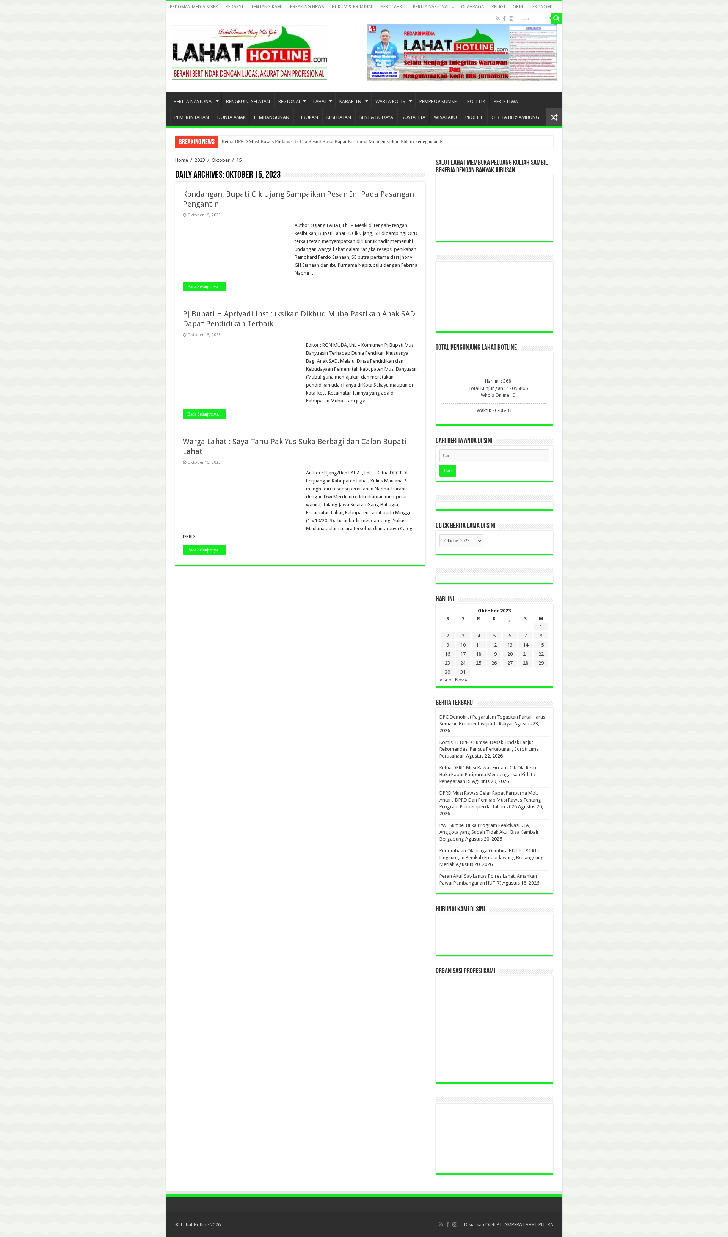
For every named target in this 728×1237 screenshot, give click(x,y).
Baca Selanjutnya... (204, 286)
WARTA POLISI (391, 101)
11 (478, 645)
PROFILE (474, 117)
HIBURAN (308, 117)
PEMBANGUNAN (271, 117)
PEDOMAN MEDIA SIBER (194, 6)
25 (478, 663)
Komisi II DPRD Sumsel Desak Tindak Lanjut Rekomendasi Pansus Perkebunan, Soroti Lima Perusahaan (489, 749)
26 (494, 663)
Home (181, 160)
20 (510, 654)
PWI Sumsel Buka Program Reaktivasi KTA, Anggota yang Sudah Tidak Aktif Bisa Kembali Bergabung (488, 832)
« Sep (445, 680)
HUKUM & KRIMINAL (352, 6)
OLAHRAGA (472, 6)
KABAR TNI (351, 101)
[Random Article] (554, 117)
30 (447, 672)
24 (463, 663)
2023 (200, 160)
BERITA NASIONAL (431, 6)
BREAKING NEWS (307, 6)
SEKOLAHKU (393, 6)
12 (494, 645)
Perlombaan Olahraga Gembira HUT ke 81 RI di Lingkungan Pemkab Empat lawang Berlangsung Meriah (491, 857)
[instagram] (511, 18)
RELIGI (498, 6)
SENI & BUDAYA (376, 117)
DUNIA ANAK (231, 117)
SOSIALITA (413, 117)
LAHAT (320, 101)
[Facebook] (504, 18)
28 (525, 663)
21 (525, 654)
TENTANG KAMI (266, 6)
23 (447, 663)
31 (463, 672)
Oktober (221, 160)
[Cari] (556, 18)
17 (463, 654)
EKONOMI (542, 6)
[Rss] (497, 18)
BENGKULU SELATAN (248, 101)
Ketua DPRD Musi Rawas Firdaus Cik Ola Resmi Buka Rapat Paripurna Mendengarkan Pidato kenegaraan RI (333, 141)
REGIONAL (289, 101)
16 (447, 654)
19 (494, 654)
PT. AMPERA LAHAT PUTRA (525, 1225)
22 (541, 654)
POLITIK (476, 101)
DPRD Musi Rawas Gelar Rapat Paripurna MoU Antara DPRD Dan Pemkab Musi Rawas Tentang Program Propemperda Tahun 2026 (490, 800)
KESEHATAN (338, 117)
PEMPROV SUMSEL (439, 101)
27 (510, 663)
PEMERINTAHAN (191, 117)
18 (478, 654)
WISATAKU (445, 117)
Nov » (461, 680)
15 (541, 645)
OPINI (519, 6)
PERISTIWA (506, 101)
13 (510, 645)
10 (463, 645)
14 (525, 645)
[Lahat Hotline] (249, 51)
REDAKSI (234, 6)
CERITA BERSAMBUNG (515, 117)
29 (541, 663)
